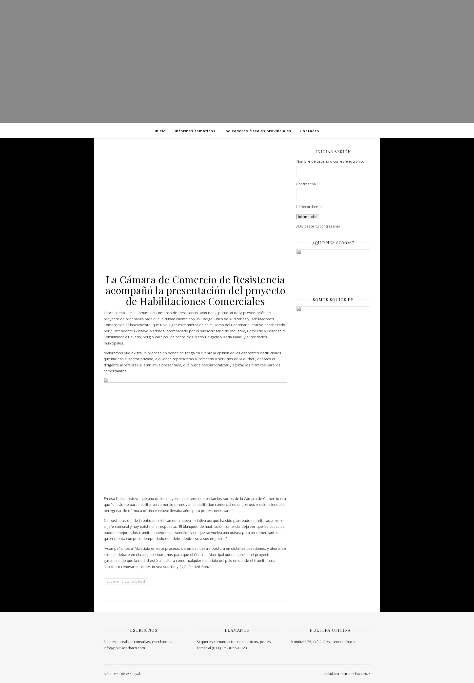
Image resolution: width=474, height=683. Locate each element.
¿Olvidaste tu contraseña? (318, 226)
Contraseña (306, 183)
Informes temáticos (195, 130)
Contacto (309, 130)
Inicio (160, 130)
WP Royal (133, 673)
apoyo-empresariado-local (126, 581)
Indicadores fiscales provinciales (257, 130)
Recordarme (311, 206)
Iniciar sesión (307, 217)
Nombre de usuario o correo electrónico (330, 161)
